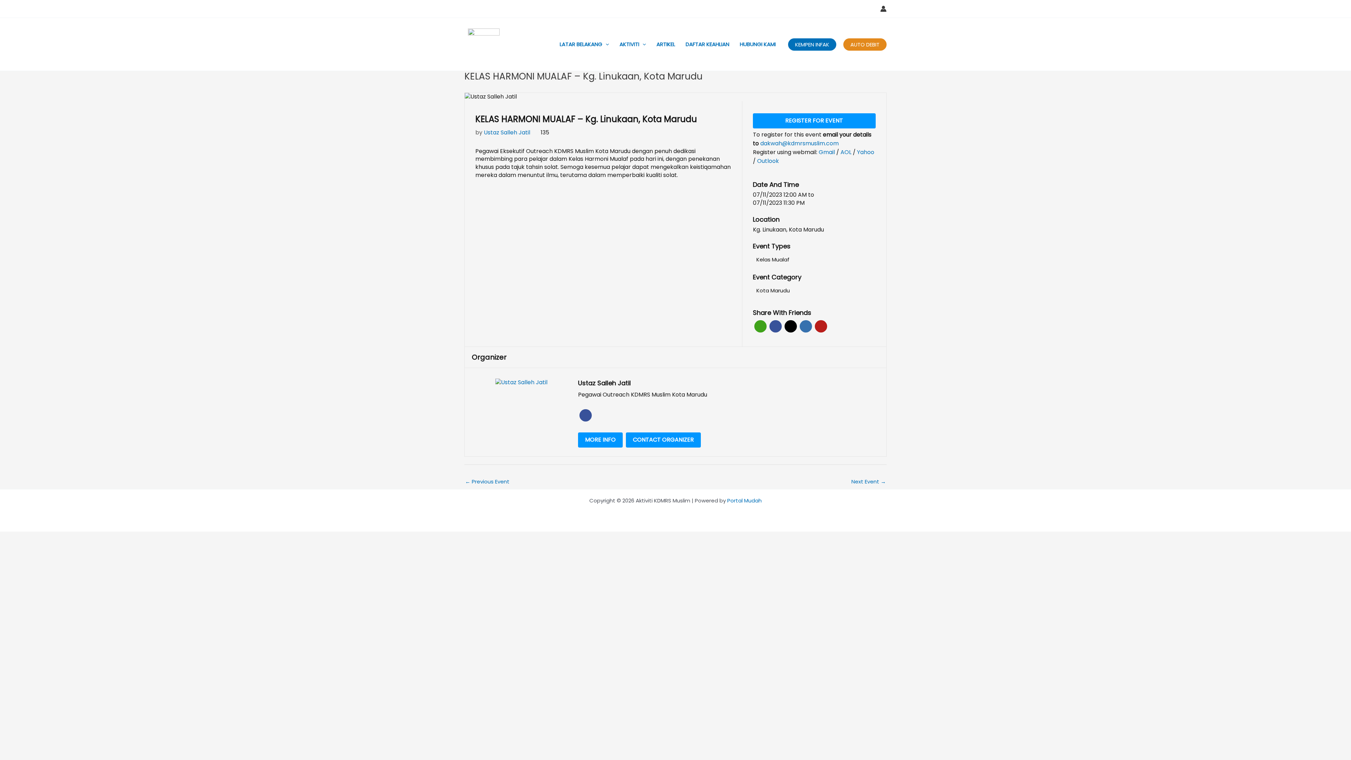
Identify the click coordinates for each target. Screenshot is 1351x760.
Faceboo (585, 415)
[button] (605, 44)
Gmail (827, 152)
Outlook (768, 161)
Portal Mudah (744, 500)
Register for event (814, 120)
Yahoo (865, 152)
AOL (847, 152)
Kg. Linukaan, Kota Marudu (788, 230)
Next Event (868, 481)
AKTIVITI (629, 44)
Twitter (791, 326)
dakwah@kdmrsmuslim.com (799, 143)
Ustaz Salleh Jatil (507, 132)
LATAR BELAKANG (581, 44)
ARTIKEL (666, 44)
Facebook (775, 326)
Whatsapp (760, 326)
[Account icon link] (883, 9)
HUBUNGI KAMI (758, 44)
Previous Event (487, 481)
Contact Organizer (663, 440)
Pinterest (821, 326)
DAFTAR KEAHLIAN (707, 44)
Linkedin (806, 326)
